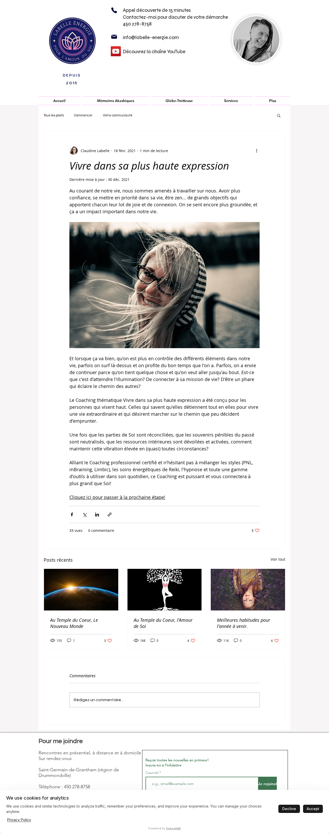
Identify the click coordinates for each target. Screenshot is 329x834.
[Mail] (114, 36)
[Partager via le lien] (109, 514)
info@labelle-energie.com (151, 37)
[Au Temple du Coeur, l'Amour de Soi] (164, 589)
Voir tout (278, 559)
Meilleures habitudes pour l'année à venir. (243, 623)
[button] (115, 100)
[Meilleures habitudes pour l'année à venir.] (248, 589)
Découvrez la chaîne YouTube (154, 51)
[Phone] (114, 10)
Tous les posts (54, 115)
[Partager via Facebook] (71, 514)
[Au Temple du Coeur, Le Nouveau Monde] (81, 589)
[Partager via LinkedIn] (97, 514)
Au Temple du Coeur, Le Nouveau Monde (74, 623)
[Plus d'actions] (256, 150)
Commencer (83, 115)
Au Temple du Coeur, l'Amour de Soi (163, 623)
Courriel (151, 772)
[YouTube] (116, 51)
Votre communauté (117, 115)
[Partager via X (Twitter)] (84, 514)
